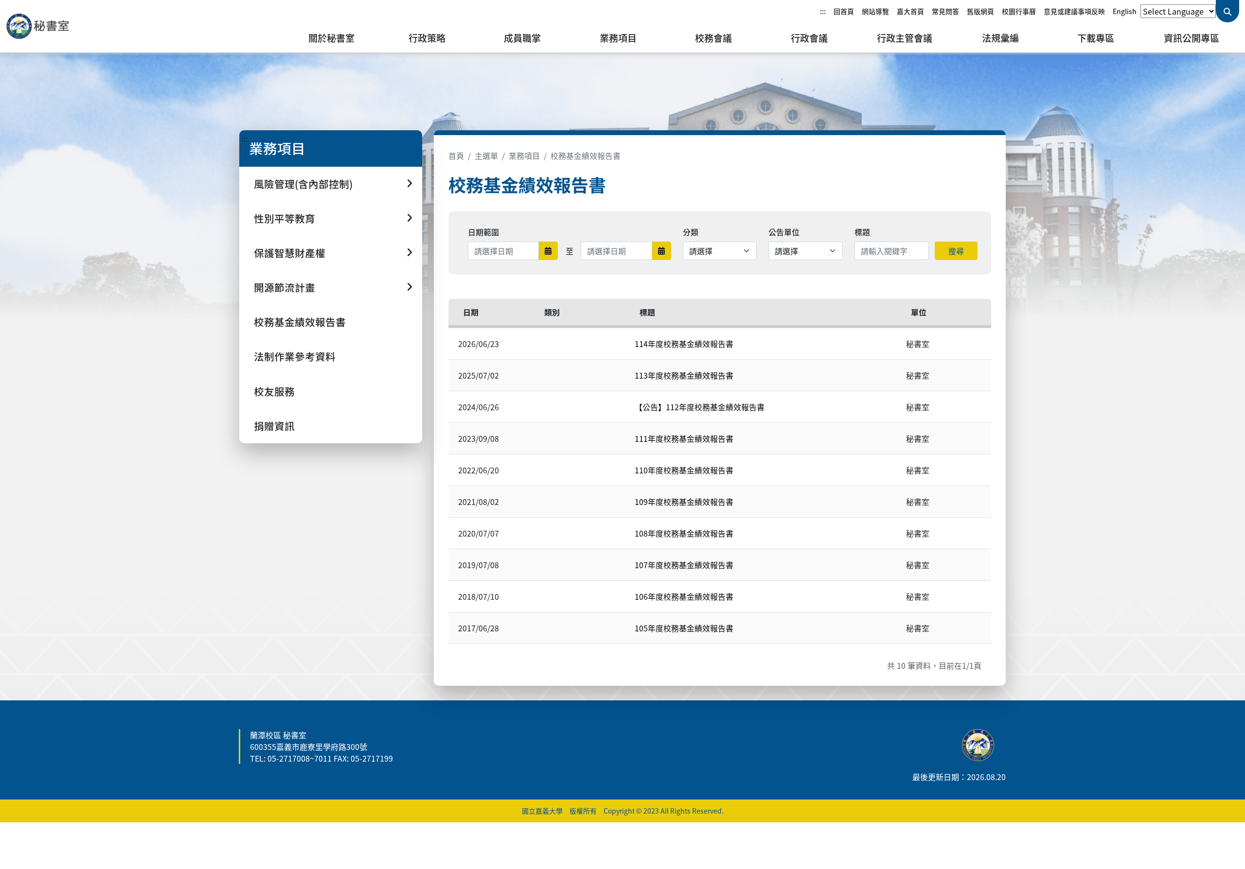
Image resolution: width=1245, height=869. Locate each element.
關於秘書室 (331, 38)
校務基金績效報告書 (300, 321)
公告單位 (784, 232)
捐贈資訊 (274, 425)
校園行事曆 (1019, 11)
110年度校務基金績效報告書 (684, 470)
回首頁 (844, 11)
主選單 (486, 155)
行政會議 (809, 38)
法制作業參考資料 (295, 356)
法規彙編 (1000, 38)
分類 (690, 232)
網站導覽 (875, 11)
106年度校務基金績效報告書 (684, 596)
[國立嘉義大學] (58, 26)
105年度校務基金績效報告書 (684, 628)
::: (823, 11)
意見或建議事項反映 (1074, 11)
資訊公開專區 (1191, 38)
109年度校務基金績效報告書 (684, 501)
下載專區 (1095, 38)
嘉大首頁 (910, 11)
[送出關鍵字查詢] (1227, 11)
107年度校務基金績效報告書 (684, 565)
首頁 (456, 155)
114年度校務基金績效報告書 (684, 343)
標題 (862, 232)
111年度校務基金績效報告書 (684, 438)
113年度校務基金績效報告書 (684, 375)
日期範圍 (483, 232)
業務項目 (618, 38)
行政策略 (427, 38)
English (1125, 11)
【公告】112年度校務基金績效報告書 (700, 407)
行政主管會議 (904, 38)
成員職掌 (522, 38)
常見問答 (945, 11)
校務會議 (713, 38)
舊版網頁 (980, 11)
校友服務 (274, 391)
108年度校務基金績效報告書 (684, 533)
